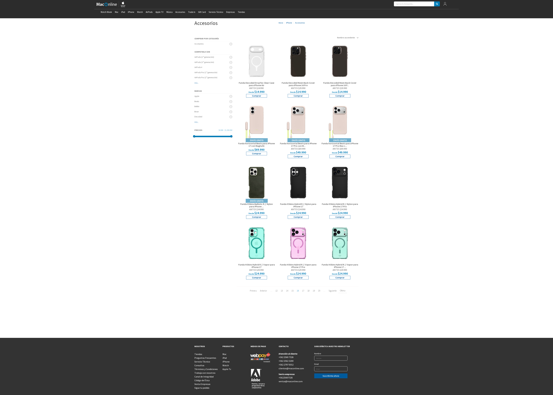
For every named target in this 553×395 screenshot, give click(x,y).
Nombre (317, 353)
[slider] (194, 136)
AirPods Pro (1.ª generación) (205, 72)
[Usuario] (445, 4)
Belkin (196, 106)
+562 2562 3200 (286, 360)
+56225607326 (286, 377)
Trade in (191, 12)
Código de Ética (202, 380)
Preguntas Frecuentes (205, 357)
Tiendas (241, 12)
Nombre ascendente (346, 37)
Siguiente (333, 290)
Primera (253, 290)
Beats (196, 101)
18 (308, 290)
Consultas (199, 365)
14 (287, 290)
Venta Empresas (202, 384)
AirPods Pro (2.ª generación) (205, 77)
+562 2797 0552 (286, 364)
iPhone (131, 12)
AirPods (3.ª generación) (204, 62)
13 (282, 290)
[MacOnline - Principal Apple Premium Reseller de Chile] (110, 4)
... (198, 83)
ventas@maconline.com (290, 381)
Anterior (263, 290)
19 (314, 290)
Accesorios (180, 12)
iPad (123, 12)
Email (316, 364)
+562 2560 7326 (286, 357)
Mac (116, 12)
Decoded (198, 116)
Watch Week (106, 12)
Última (342, 290)
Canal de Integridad (204, 376)
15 (292, 290)
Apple (196, 96)
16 (298, 290)
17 (303, 290)
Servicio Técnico (216, 12)
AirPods (149, 12)
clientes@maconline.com (290, 368)
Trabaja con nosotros (204, 372)
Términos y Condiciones (206, 369)
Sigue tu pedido (201, 387)
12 (276, 290)
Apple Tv (226, 369)
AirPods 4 (198, 67)
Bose (196, 111)
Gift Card (202, 12)
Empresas (230, 12)
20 (319, 290)
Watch (140, 12)
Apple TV (159, 12)
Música (169, 12)
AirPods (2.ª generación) (204, 57)
